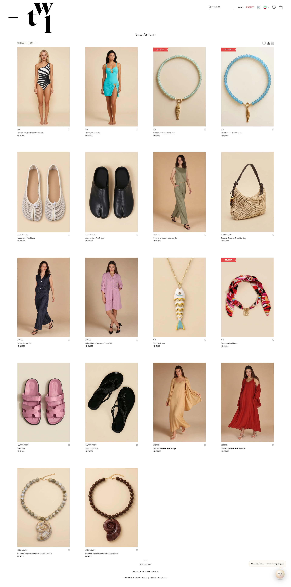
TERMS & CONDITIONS (135, 578)
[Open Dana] (280, 575)
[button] (267, 564)
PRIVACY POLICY (159, 578)
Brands (250, 7)
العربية (240, 7)
